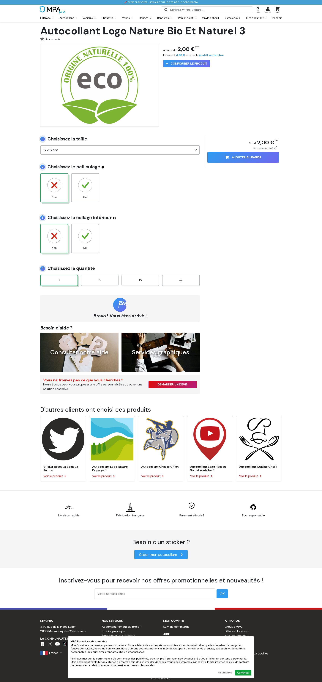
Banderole (163, 18)
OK (222, 593)
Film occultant (255, 18)
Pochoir (277, 18)
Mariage (144, 18)
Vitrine (126, 18)
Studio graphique (113, 631)
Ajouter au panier (246, 157)
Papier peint (186, 18)
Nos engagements (237, 636)
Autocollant (67, 18)
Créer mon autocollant (158, 554)
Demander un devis (173, 384)
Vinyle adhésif (210, 18)
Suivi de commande (176, 627)
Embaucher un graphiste (118, 636)
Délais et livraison (236, 631)
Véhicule (88, 18)
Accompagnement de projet (121, 627)
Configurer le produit (188, 63)
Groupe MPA (233, 627)
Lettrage (45, 18)
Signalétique (232, 18)
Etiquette (108, 18)
